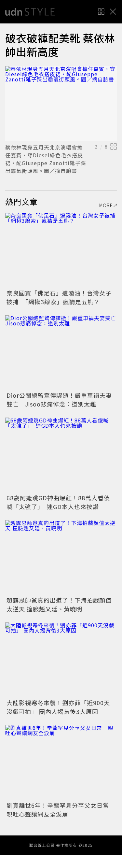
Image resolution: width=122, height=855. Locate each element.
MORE (106, 205)
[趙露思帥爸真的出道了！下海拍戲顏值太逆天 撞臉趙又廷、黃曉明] (61, 557)
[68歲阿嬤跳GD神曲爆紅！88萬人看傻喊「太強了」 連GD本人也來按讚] (61, 455)
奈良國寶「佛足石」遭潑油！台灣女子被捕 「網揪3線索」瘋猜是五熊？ (59, 297)
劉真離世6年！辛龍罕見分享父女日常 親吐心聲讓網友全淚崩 (61, 809)
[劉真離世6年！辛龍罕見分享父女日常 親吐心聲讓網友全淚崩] (61, 762)
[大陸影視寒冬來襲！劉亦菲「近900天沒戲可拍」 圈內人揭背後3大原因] (61, 659)
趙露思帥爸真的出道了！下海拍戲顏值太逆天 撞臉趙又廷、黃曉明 (59, 604)
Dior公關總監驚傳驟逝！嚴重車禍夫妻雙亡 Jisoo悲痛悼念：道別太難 (59, 399)
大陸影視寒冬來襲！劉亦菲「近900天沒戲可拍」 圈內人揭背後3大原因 (58, 707)
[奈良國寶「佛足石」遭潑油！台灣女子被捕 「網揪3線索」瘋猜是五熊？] (61, 250)
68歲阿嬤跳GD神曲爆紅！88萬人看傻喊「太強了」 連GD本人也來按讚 (58, 502)
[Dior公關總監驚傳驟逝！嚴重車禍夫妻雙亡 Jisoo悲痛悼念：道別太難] (61, 352)
